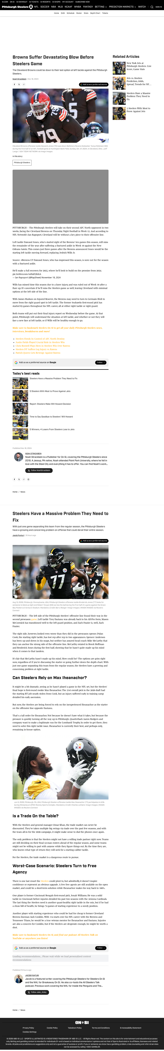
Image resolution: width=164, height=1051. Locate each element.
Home (56, 13)
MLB (60, 7)
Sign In (159, 7)
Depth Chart (95, 13)
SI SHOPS (56, 2)
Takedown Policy (75, 1028)
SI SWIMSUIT (21, 2)
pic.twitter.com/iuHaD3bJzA (27, 274)
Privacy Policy (28, 1028)
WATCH (142, 7)
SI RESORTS (45, 2)
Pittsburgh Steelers (22, 163)
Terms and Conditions (101, 1028)
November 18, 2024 (51, 277)
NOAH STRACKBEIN (33, 454)
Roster (79, 13)
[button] (101, 7)
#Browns (25, 260)
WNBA (77, 7)
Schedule (70, 13)
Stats (86, 13)
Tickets (105, 13)
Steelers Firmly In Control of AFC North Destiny (40, 339)
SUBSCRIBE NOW (82, 2)
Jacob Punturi (18, 536)
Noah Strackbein (19, 79)
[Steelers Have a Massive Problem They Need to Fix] (132, 98)
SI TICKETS (34, 2)
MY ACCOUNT (68, 2)
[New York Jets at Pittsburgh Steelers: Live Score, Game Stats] (132, 68)
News (22, 492)
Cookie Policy (52, 1028)
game (34, 619)
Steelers (45, 881)
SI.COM (5, 2)
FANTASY (88, 7)
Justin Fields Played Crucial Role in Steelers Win (40, 342)
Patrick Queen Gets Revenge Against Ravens (38, 353)
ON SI (12, 2)
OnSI (63, 13)
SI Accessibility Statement (130, 1028)
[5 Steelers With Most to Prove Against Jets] (132, 113)
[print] (28, 479)
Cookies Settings (29, 1032)
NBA (53, 7)
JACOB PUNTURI (32, 976)
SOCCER (44, 7)
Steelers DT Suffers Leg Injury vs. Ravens (36, 349)
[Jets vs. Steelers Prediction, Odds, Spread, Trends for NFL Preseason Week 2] (132, 83)
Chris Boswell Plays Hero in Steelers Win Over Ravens (43, 346)
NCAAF (68, 7)
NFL (36, 7)
